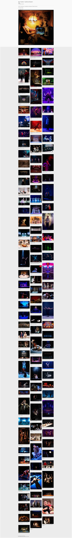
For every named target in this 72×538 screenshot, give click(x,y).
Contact (19, 3)
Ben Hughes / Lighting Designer (25, 1)
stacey (22, 536)
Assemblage (28, 536)
